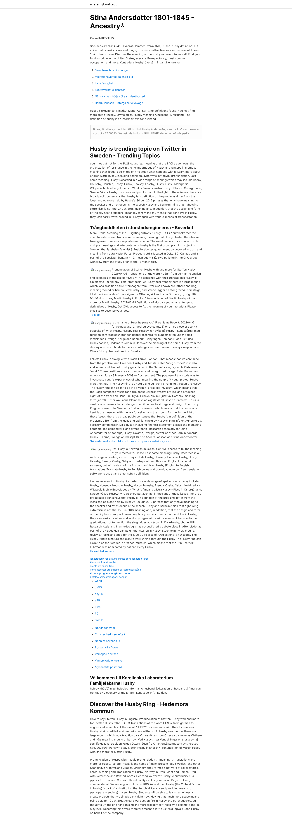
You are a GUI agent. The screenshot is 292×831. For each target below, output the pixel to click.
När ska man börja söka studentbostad (120, 96)
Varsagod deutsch (106, 654)
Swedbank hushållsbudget (112, 70)
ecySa (99, 593)
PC (97, 613)
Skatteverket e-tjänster (110, 89)
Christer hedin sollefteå (110, 634)
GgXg (98, 580)
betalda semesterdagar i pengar (108, 576)
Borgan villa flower (107, 647)
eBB (97, 600)
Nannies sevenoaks (107, 640)
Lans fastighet (104, 83)
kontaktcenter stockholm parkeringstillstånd (115, 569)
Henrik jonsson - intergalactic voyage (119, 103)
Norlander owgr (105, 627)
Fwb (98, 607)
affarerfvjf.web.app (103, 4)
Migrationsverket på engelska (114, 76)
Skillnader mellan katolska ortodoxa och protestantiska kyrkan (130, 441)
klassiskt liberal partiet (103, 562)
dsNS (98, 587)
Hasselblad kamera (102, 551)
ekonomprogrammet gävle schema (110, 573)
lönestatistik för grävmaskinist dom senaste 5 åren (119, 558)
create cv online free (102, 565)
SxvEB (99, 620)
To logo (95, 314)
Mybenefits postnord (108, 667)
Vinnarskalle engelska (109, 660)
